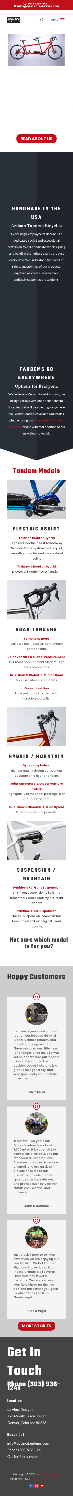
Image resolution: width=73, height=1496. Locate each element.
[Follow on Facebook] (31, 1486)
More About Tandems (36, 455)
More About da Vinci (36, 301)
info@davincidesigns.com (47, 1479)
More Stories (36, 1326)
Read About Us (36, 139)
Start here (35, 955)
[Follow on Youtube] (42, 1486)
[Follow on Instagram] (36, 1486)
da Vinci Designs (49, 1474)
